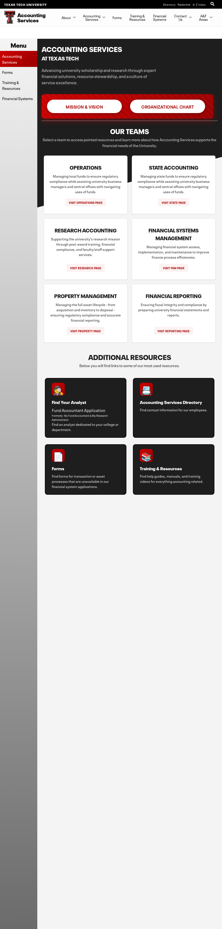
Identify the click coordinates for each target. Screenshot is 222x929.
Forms (117, 17)
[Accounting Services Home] (7, 17)
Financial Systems (159, 17)
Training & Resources (137, 17)
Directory (169, 4)
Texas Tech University (25, 4)
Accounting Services (91, 17)
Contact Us (180, 17)
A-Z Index (199, 4)
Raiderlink (184, 4)
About (66, 17)
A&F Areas (203, 17)
